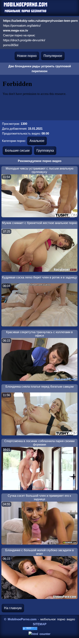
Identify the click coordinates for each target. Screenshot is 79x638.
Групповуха (45, 150)
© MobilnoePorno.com (20, 619)
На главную (13, 608)
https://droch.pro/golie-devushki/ (24, 40)
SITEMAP (39, 624)
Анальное (37, 140)
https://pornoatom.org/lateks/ (22, 25)
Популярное (53, 56)
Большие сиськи (17, 150)
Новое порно (27, 56)
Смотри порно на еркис (19, 35)
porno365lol (10, 45)
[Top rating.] (30, 629)
